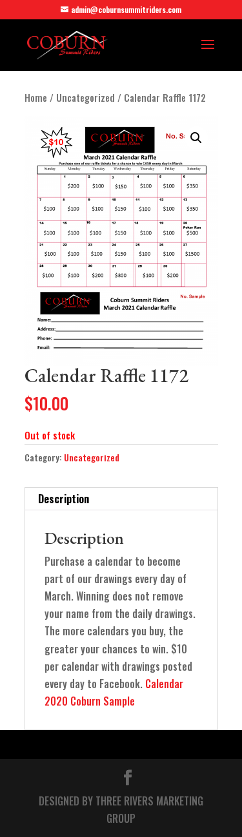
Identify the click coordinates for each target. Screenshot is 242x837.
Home (36, 97)
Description (63, 498)
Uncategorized (85, 97)
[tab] (121, 499)
